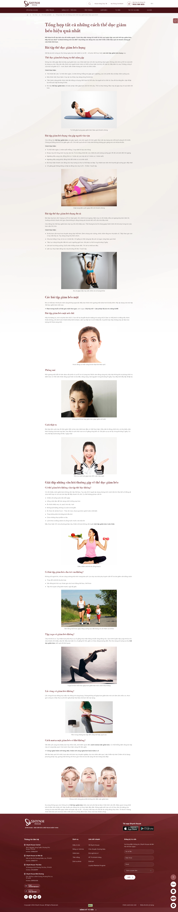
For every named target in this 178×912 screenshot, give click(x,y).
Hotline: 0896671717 (31, 861)
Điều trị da (50, 10)
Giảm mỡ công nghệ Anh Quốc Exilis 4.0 (84, 751)
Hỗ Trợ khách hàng (94, 857)
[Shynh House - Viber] (173, 898)
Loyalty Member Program (96, 865)
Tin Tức (34, 15)
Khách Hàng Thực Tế (101, 3)
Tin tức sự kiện (133, 10)
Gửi (128, 877)
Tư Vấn (117, 10)
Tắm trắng (88, 10)
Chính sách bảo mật (129, 905)
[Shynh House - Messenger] (173, 905)
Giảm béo (103, 10)
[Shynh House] (32, 4)
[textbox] (137, 870)
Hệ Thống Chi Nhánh (117, 3)
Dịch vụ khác (77, 861)
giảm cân (121, 576)
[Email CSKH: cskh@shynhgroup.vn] (32, 886)
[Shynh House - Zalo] (173, 884)
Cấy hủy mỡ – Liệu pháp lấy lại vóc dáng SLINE (101, 309)
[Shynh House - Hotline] (173, 877)
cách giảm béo (59, 492)
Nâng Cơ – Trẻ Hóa (69, 10)
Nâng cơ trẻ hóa (78, 849)
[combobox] (139, 871)
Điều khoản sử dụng (147, 905)
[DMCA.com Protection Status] (90, 905)
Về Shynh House (32, 10)
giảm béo (73, 62)
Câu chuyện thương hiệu (96, 849)
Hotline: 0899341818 (32, 880)
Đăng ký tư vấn (87, 910)
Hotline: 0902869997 (32, 870)
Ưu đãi (149, 10)
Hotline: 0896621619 (32, 851)
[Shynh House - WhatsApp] (173, 891)
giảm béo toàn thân (107, 524)
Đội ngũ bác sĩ (93, 853)
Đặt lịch (91, 861)
